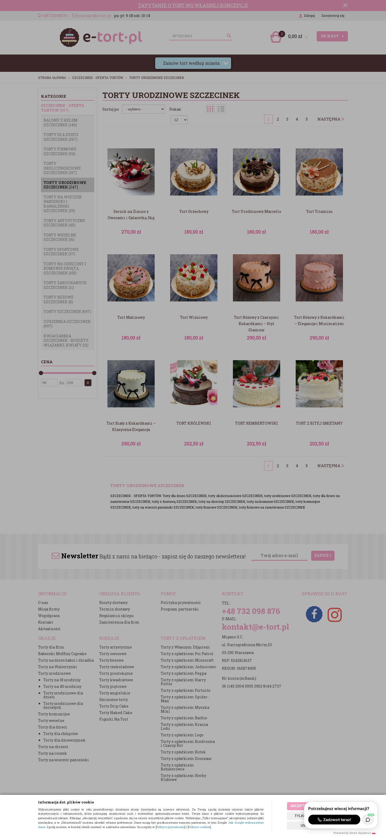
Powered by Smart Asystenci (354, 833)
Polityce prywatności (171, 827)
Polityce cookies (199, 827)
